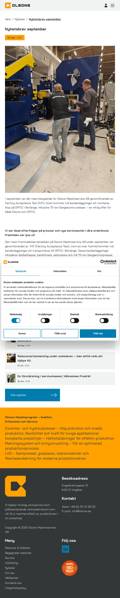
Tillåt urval (60, 333)
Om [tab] (99, 271)
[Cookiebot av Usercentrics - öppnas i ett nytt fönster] (102, 262)
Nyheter (20, 19)
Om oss (10, 573)
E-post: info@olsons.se (76, 511)
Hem (8, 19)
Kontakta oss (13, 583)
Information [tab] (60, 271)
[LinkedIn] (65, 549)
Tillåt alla (98, 333)
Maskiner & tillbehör (17, 548)
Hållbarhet (11, 578)
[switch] (45, 320)
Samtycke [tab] (20, 271)
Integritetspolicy (15, 588)
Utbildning (11, 563)
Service (10, 558)
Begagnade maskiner (18, 553)
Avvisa (22, 333)
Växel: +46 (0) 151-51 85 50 (78, 506)
